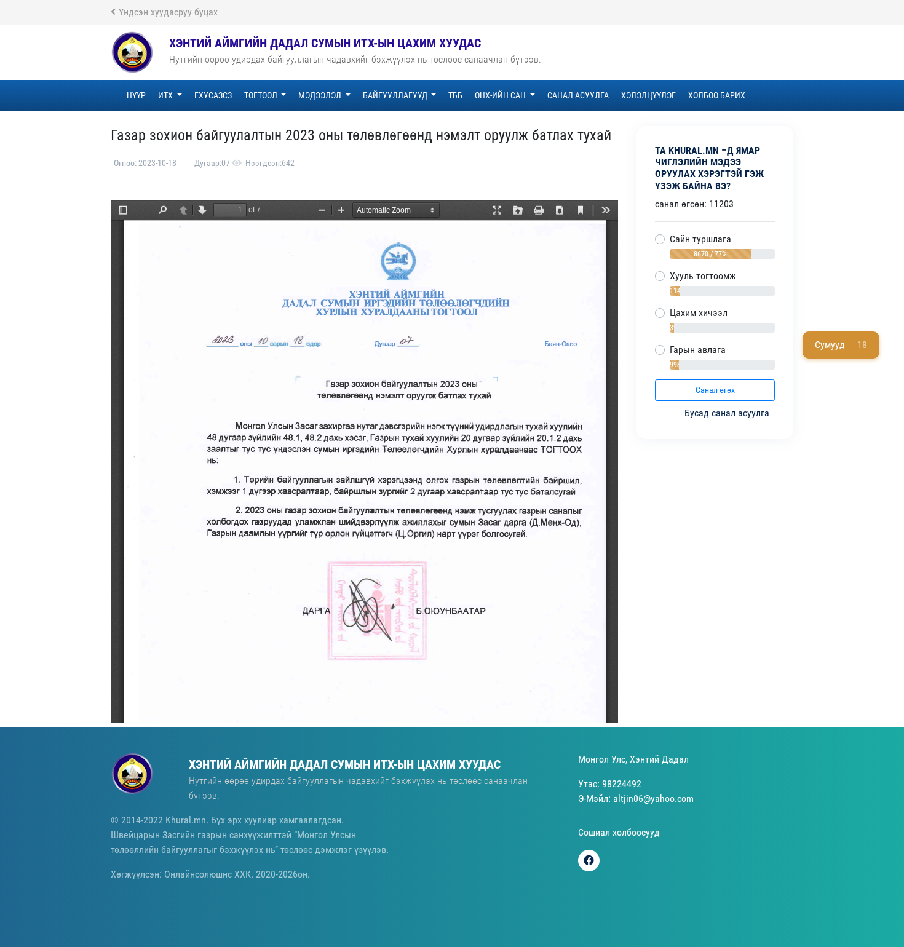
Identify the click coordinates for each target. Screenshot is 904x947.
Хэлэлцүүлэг (648, 95)
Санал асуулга (578, 95)
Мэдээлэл (320, 95)
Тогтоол (261, 95)
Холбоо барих (716, 95)
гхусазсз (213, 95)
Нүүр (136, 95)
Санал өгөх (715, 390)
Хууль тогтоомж (703, 276)
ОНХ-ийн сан (501, 95)
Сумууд (841, 345)
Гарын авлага (698, 349)
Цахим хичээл (699, 313)
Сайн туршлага (700, 239)
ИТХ (166, 95)
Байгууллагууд (396, 95)
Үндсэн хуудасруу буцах (168, 12)
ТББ (455, 95)
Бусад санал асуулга (728, 413)
